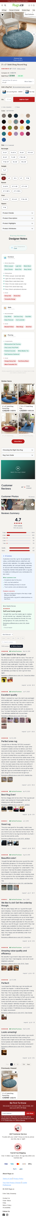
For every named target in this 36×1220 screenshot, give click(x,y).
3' (3, 178)
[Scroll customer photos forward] (32, 504)
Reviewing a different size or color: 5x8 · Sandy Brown (16, 624)
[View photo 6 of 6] (4, 726)
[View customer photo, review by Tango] (29, 504)
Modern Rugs (26, 10)
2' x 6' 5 (5, 186)
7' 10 (27, 178)
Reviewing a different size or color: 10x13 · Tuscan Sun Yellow (16, 1047)
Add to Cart (23, 99)
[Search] (5, 5)
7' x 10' (13, 157)
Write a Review (17, 646)
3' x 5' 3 (13, 152)
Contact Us (6, 1198)
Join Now (29, 1113)
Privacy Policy (5, 1118)
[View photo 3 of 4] (16, 809)
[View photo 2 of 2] (10, 679)
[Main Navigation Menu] (2, 5)
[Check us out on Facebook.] (4, 1215)
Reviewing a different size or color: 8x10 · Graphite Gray (16, 775)
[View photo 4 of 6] (22, 720)
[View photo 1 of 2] (4, 679)
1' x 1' (4, 170)
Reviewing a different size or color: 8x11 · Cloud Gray (15, 937)
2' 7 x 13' (24, 186)
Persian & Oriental (14, 10)
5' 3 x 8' (30, 152)
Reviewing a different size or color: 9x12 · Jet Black (15, 804)
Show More (18, 441)
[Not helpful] (34, 1022)
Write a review (21, 68)
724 (24, 1064)
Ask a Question (7, 107)
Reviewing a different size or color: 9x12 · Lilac (14, 716)
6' (21, 178)
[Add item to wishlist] (15, 385)
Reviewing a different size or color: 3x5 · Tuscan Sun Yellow (17, 675)
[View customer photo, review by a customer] (6, 504)
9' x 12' (15, 162)
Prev (7, 1064)
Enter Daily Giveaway (9, 1193)
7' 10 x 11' (6, 162)
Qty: (2, 99)
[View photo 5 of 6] (28, 720)
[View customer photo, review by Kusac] (18, 504)
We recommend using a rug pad (21, 87)
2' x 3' (5, 152)
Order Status (7, 1200)
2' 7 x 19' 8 (17, 191)
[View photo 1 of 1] (4, 1017)
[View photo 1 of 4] (4, 809)
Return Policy (7, 1205)
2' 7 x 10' (14, 186)
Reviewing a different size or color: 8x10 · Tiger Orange (16, 1012)
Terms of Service (20, 1120)
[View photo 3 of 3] (16, 843)
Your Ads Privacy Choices (12, 1183)
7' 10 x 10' (22, 157)
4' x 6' (22, 152)
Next (28, 1064)
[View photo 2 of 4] (10, 809)
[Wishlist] (31, 5)
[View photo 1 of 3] (4, 843)
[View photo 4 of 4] (22, 809)
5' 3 (15, 178)
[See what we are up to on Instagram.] (7, 1215)
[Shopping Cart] (34, 5)
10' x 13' (23, 162)
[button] (17, 14)
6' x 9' (5, 157)
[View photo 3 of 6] (16, 720)
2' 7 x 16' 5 (6, 191)
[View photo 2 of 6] (10, 720)
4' (9, 178)
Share (18, 107)
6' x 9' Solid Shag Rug (26, 436)
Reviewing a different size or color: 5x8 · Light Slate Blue (17, 883)
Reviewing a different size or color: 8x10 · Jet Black (15, 838)
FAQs (4, 1203)
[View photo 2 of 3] (10, 843)
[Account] (29, 5)
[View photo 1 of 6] (4, 720)
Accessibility (6, 1207)
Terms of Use (7, 1179)
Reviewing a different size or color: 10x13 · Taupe (15, 963)
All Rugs (4, 10)
